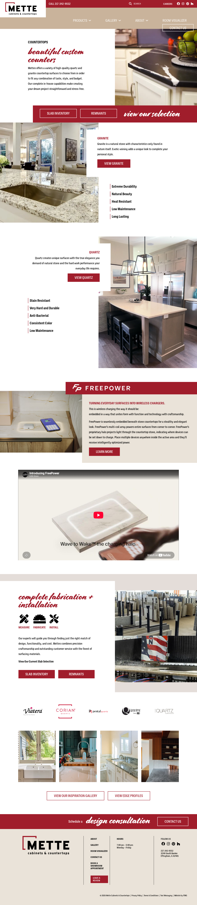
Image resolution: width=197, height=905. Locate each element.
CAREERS (167, 3)
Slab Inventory (58, 113)
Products (80, 20)
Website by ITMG (180, 895)
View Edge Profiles (129, 796)
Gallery (111, 20)
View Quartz (84, 278)
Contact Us (178, 28)
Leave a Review (96, 879)
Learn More (104, 452)
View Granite (113, 163)
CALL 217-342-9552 (60, 3)
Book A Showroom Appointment (97, 866)
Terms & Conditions (151, 895)
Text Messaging (166, 895)
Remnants (98, 113)
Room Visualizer (175, 20)
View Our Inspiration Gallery (75, 796)
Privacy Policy (137, 895)
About (139, 20)
